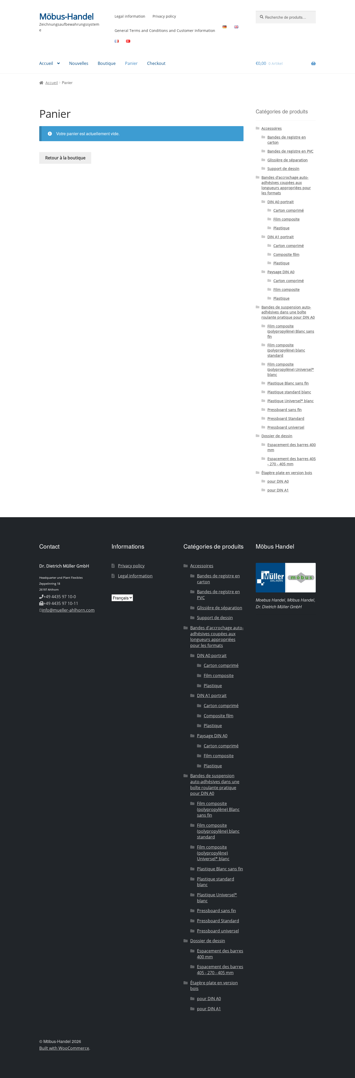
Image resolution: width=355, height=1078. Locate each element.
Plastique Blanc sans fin (288, 383)
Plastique (281, 228)
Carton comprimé (288, 210)
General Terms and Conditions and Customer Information (165, 30)
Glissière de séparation (287, 160)
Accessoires (271, 128)
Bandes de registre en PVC (290, 151)
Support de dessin (283, 168)
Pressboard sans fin (284, 409)
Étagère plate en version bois (286, 472)
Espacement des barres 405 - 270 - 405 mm (291, 461)
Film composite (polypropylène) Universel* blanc (290, 369)
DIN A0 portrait (280, 201)
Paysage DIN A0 (280, 271)
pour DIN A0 (278, 481)
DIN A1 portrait (280, 236)
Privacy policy (164, 16)
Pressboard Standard (285, 418)
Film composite (286, 219)
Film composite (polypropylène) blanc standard (286, 350)
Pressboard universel (285, 427)
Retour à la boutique (65, 158)
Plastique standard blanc (289, 392)
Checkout (156, 63)
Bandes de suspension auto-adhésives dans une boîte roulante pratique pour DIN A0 (288, 312)
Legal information (130, 16)
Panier (131, 63)
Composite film (286, 254)
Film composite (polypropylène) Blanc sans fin (290, 331)
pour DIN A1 (278, 490)
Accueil (46, 63)
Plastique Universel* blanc (290, 400)
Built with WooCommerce (64, 1048)
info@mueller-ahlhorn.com (68, 610)
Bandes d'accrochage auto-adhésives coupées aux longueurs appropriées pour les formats (286, 185)
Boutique (107, 63)
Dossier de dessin (276, 435)
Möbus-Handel (66, 16)
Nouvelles (78, 63)
